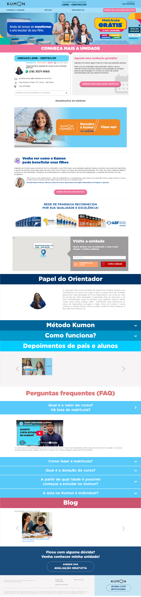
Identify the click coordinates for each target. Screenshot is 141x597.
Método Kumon (70, 325)
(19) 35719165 (24, 86)
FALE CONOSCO (134, 35)
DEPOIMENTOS (78, 10)
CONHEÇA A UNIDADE (15, 10)
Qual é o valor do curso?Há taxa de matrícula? (70, 408)
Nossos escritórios (61, 584)
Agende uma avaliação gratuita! (100, 84)
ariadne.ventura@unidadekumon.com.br (35, 78)
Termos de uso (79, 579)
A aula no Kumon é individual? (70, 493)
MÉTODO (48, 10)
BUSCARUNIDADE (134, 30)
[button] (17, 369)
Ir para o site (118, 588)
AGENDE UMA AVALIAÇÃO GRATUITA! (119, 10)
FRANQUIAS (133, 38)
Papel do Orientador (70, 279)
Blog (70, 503)
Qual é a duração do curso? (70, 470)
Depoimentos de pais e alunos (70, 346)
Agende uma (70, 566)
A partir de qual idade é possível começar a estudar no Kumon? (70, 482)
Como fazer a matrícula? (70, 461)
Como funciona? (70, 336)
